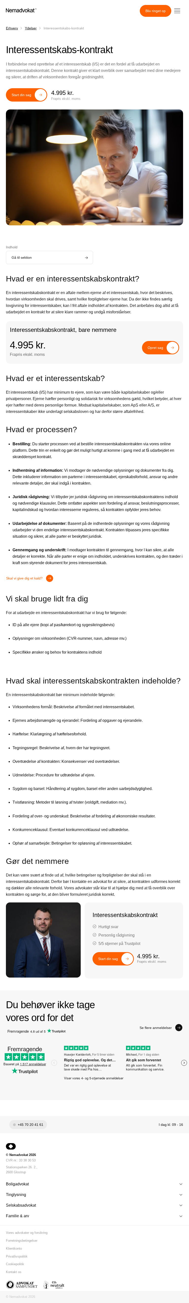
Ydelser (31, 28)
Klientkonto (14, 1248)
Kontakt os (13, 1272)
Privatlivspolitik (17, 1256)
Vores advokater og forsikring (26, 1233)
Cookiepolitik (15, 1264)
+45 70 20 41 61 (30, 1125)
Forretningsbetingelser (21, 1240)
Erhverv (12, 28)
